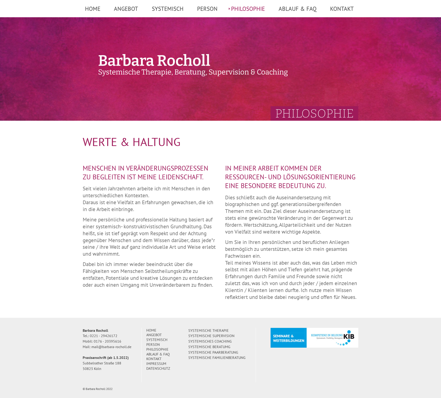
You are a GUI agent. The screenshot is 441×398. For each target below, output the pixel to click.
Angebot (126, 8)
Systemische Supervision (211, 335)
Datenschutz (158, 368)
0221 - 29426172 (103, 335)
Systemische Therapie (208, 330)
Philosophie (248, 8)
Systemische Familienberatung (217, 357)
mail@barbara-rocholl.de (111, 346)
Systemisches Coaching (210, 341)
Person (207, 8)
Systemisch (168, 8)
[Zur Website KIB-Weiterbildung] (314, 337)
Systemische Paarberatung (213, 352)
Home (92, 8)
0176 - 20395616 (107, 341)
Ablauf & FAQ (298, 8)
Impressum (156, 363)
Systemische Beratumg (209, 346)
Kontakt (342, 8)
